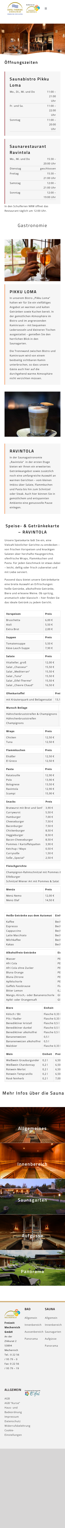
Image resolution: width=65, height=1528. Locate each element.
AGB (7, 1398)
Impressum (12, 1416)
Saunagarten (53, 1331)
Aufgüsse (51, 1338)
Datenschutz (13, 1421)
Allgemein (31, 1317)
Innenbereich (33, 1324)
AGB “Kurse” (12, 1403)
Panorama (31, 1338)
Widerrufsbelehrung (17, 1425)
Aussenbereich (34, 1331)
